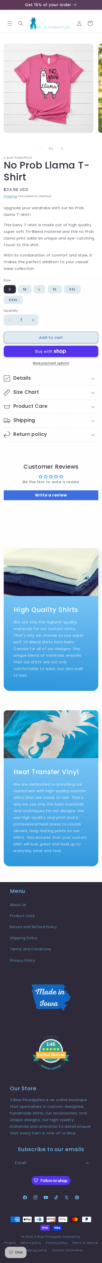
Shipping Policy (24, 938)
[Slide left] (40, 148)
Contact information (67, 1250)
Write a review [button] (51, 495)
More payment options (51, 363)
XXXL (13, 299)
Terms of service (85, 1243)
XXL (72, 289)
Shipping (10, 196)
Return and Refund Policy (33, 926)
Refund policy (30, 1243)
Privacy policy (56, 1243)
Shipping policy (35, 1250)
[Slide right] (61, 148)
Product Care (22, 915)
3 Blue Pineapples (48, 1237)
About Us (18, 904)
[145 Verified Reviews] (51, 1072)
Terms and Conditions (30, 949)
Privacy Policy (22, 960)
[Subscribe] (86, 1163)
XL (55, 289)
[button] (9, 23)
